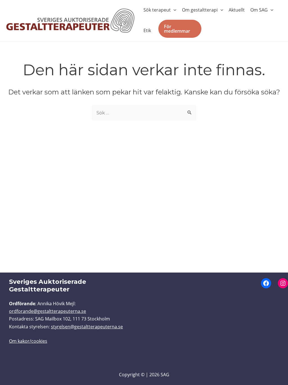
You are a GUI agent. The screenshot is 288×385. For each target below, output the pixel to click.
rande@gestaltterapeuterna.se (53, 311)
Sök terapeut (157, 10)
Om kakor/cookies (28, 341)
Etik (147, 30)
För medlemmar (177, 28)
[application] (173, 10)
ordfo (15, 311)
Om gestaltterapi (200, 10)
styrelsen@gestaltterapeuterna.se (87, 327)
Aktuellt (237, 10)
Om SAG (259, 10)
